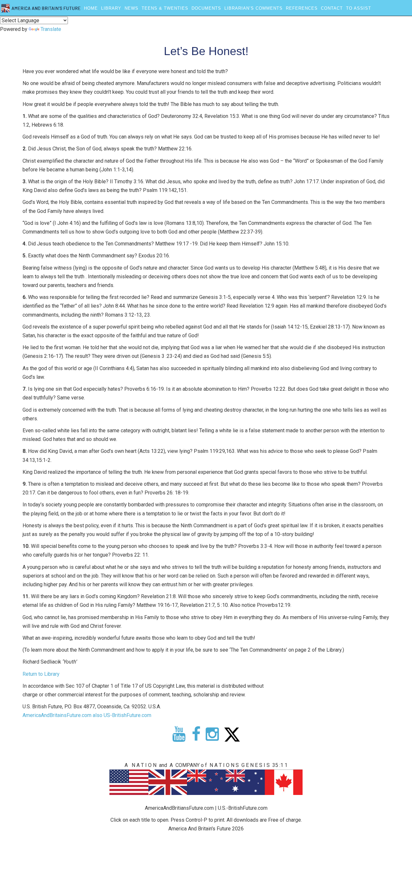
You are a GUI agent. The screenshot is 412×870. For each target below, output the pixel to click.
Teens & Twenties (165, 8)
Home (91, 8)
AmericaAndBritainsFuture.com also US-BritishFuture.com (87, 715)
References (302, 8)
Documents (206, 8)
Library (111, 8)
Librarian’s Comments (253, 8)
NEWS (131, 8)
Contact (332, 8)
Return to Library (41, 674)
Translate (51, 29)
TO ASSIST (358, 8)
